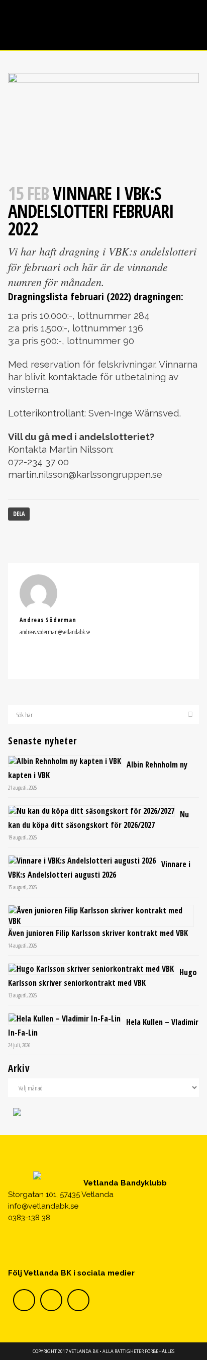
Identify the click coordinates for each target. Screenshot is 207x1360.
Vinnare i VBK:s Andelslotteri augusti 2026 (99, 869)
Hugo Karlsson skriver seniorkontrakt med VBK (102, 977)
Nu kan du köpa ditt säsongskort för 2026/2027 (98, 819)
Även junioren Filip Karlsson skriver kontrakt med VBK (98, 933)
